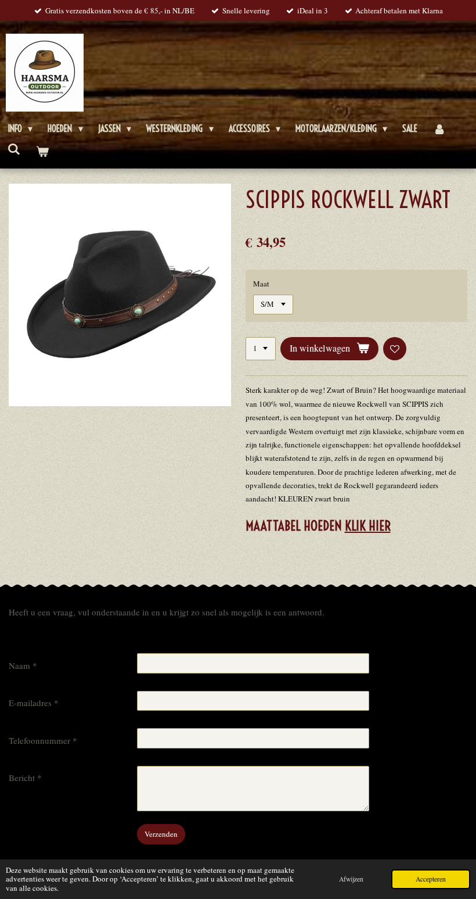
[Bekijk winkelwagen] (42, 151)
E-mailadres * (34, 702)
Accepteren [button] (431, 879)
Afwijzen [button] (351, 879)
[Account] (439, 128)
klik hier (368, 526)
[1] (261, 349)
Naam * (23, 665)
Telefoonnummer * (43, 740)
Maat (261, 283)
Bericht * (25, 777)
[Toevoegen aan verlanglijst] (395, 349)
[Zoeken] (14, 148)
